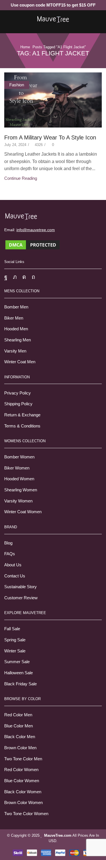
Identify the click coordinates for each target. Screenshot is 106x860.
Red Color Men (18, 715)
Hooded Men (16, 329)
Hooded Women (19, 479)
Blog (8, 543)
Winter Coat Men (19, 362)
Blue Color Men (18, 726)
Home (25, 47)
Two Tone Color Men (23, 759)
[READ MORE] (53, 99)
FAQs (9, 554)
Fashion (16, 85)
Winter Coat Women (23, 512)
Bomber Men (16, 307)
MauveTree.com (58, 835)
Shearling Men (17, 340)
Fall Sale (12, 629)
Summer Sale (17, 661)
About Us (12, 565)
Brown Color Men (20, 748)
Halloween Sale (18, 673)
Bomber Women (19, 457)
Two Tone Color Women (26, 813)
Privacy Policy (17, 393)
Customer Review (21, 598)
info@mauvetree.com (35, 229)
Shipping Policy (18, 404)
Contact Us (14, 576)
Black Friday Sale (20, 684)
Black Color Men (19, 736)
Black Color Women (22, 792)
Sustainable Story (20, 587)
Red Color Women (21, 769)
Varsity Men (15, 351)
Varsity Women (18, 501)
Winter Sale (14, 651)
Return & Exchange (22, 415)
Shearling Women (20, 490)
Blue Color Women (21, 780)
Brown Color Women (23, 802)
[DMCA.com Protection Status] (32, 244)
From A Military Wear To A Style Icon (50, 137)
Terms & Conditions (22, 426)
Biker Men (13, 318)
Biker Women (16, 468)
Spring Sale (14, 640)
